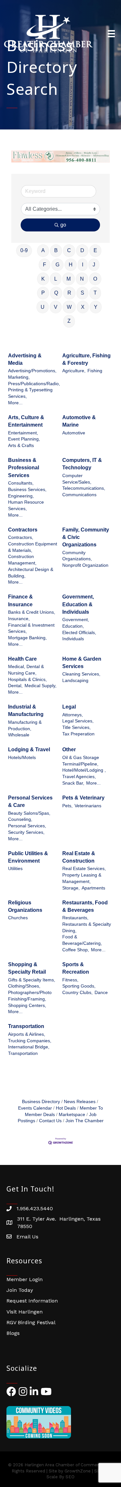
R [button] (69, 293)
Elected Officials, (79, 632)
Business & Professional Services (23, 467)
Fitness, (70, 980)
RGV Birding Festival (30, 1322)
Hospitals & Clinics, (27, 679)
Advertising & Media (25, 359)
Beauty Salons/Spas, (29, 813)
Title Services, (76, 727)
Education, (73, 626)
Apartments (93, 888)
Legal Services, (78, 721)
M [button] (68, 279)
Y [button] (95, 307)
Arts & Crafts (21, 445)
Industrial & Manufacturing (26, 710)
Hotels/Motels (22, 757)
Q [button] (56, 293)
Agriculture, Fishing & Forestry (86, 359)
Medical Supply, (40, 685)
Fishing (94, 370)
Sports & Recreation (75, 968)
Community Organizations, (77, 556)
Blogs (13, 1333)
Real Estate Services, (84, 868)
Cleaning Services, (81, 674)
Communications (79, 494)
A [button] (43, 250)
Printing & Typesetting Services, (30, 393)
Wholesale (18, 734)
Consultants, (21, 483)
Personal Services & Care (30, 801)
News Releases (80, 1101)
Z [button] (69, 321)
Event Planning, (24, 439)
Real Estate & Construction (78, 857)
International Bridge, (28, 1047)
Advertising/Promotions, (32, 370)
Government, (75, 619)
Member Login (24, 1279)
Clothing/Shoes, (24, 986)
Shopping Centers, (27, 1005)
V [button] (55, 307)
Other (69, 749)
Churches (18, 917)
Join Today (19, 1290)
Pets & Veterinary (83, 797)
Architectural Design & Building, (30, 572)
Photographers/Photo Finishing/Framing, (30, 995)
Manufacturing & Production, (25, 725)
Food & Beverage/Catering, (82, 940)
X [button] (83, 307)
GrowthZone (78, 1471)
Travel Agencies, (79, 776)
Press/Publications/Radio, (34, 383)
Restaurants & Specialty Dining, (86, 927)
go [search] (63, 225)
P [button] (43, 293)
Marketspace (72, 1114)
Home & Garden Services (81, 662)
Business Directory (41, 1101)
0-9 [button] (24, 250)
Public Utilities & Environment (28, 857)
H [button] (71, 264)
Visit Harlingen (24, 1312)
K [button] (43, 279)
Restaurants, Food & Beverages (85, 906)
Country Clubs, (77, 992)
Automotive (73, 432)
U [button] (43, 307)
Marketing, (19, 377)
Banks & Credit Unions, (31, 612)
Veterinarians (88, 805)
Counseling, (20, 819)
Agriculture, (74, 370)
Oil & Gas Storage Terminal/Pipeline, (80, 760)
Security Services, (26, 832)
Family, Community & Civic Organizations (85, 537)
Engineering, (21, 496)
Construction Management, (22, 559)
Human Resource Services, (26, 505)
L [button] (55, 279)
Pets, (67, 805)
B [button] (56, 250)
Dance (101, 992)
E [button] (95, 250)
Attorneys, (72, 714)
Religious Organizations (25, 906)
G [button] (57, 264)
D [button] (82, 250)
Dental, (15, 685)
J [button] (94, 264)
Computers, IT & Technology (82, 463)
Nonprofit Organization (85, 565)
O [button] (95, 279)
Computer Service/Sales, (76, 479)
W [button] (69, 307)
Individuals (73, 638)
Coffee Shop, (75, 949)
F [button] (44, 264)
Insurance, (19, 618)
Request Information (32, 1301)
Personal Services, (27, 825)
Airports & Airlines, (26, 1034)
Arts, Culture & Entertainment (26, 421)
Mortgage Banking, (27, 637)
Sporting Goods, (79, 986)
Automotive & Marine (79, 421)
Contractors (22, 529)
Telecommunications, (83, 488)
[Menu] (111, 34)
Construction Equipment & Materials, (32, 547)
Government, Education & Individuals (78, 604)
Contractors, (20, 537)
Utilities (15, 868)
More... (15, 402)
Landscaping (75, 680)
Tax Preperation (78, 734)
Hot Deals (66, 1108)
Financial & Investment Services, (31, 628)
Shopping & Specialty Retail (27, 968)
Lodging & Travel (29, 749)
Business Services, (27, 489)
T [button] (95, 293)
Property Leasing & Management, (81, 878)
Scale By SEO (60, 1476)
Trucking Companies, (29, 1040)
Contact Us (50, 1120)
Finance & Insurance (20, 600)
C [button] (69, 250)
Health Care (22, 659)
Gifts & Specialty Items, (31, 980)
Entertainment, (23, 432)
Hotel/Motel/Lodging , (84, 770)
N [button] (82, 279)
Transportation (26, 1026)
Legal (69, 707)
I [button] (82, 264)
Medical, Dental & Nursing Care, (26, 670)
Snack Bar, (73, 783)
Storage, (71, 888)
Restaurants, (75, 917)
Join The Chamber (85, 1120)
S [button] (82, 293)
